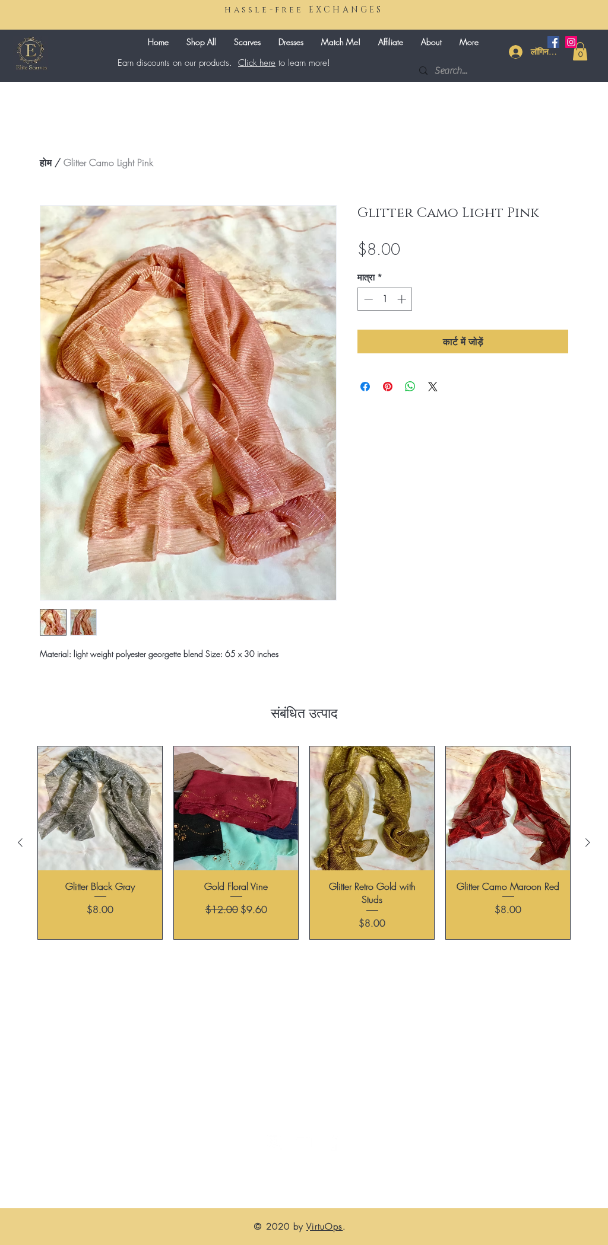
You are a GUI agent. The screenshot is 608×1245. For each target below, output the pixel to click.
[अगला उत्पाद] (588, 842)
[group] (304, 842)
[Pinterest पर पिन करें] (388, 386)
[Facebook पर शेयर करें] (365, 386)
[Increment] (403, 299)
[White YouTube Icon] (303, 1142)
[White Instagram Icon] (274, 1142)
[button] (580, 51)
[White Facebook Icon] (333, 1142)
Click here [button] (257, 63)
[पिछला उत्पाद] (20, 842)
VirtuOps (324, 1227)
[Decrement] (367, 299)
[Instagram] (571, 42)
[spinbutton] (385, 299)
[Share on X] (433, 386)
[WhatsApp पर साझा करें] (410, 386)
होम (46, 162)
